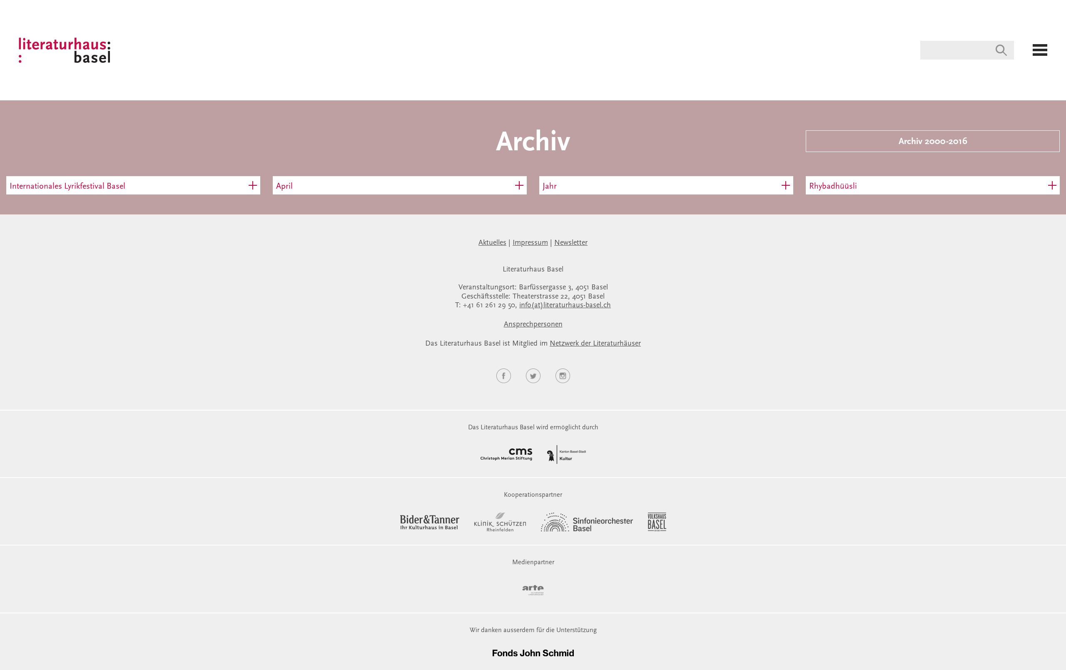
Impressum (530, 243)
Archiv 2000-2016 (933, 142)
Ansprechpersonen (533, 325)
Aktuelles (492, 243)
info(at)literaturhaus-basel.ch (565, 305)
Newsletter (571, 243)
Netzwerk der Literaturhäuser (595, 344)
